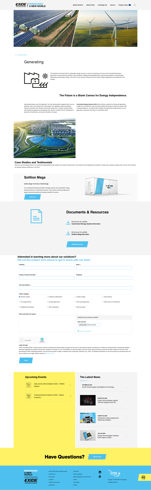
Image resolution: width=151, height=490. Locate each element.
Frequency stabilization (55, 297)
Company (21, 264)
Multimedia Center (77, 244)
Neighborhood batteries (27, 307)
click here (32, 197)
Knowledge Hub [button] (102, 5)
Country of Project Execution (27, 275)
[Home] (30, 5)
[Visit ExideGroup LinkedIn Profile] (100, 472)
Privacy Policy (50, 353)
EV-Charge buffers (26, 302)
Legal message (23, 345)
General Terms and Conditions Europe (58, 471)
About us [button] (112, 5)
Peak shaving (108, 297)
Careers (75, 479)
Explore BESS (22, 55)
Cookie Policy (52, 474)
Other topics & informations (112, 302)
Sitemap (75, 485)
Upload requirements (85, 331)
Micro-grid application (83, 302)
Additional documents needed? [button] (88, 317)
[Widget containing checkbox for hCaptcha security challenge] (32, 340)
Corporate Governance (54, 482)
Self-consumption (54, 307)
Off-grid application (54, 302)
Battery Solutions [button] (78, 5)
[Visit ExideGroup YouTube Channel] (100, 476)
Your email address (24, 285)
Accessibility (76, 482)
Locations (51, 479)
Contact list (76, 471)
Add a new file (82, 322)
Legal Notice (52, 485)
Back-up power (81, 307)
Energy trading (81, 297)
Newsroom (84, 381)
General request (25, 297)
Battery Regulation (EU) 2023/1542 (82, 477)
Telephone (79, 275)
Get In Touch (97, 457)
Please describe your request (27, 314)
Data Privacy (52, 477)
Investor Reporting (77, 474)
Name (78, 264)
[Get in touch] (143, 477)
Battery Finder (90, 5)
